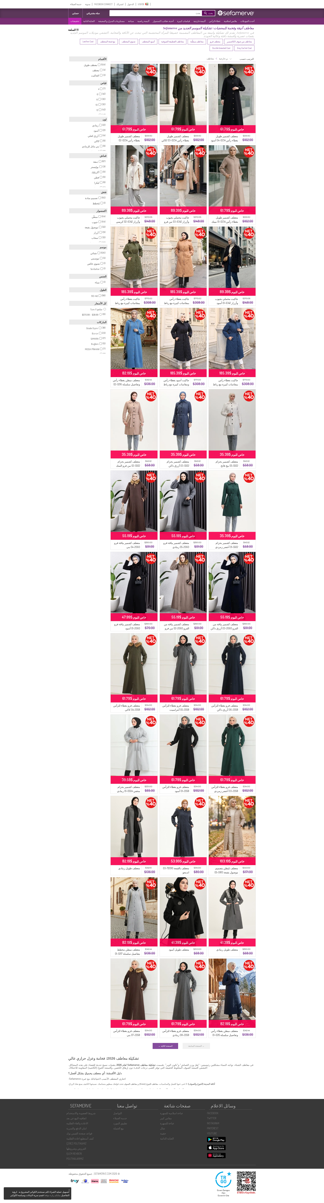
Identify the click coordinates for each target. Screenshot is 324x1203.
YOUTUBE (212, 1133)
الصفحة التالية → (165, 1046)
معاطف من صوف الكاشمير (239, 41)
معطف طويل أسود (179, 949)
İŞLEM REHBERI (74, 1153)
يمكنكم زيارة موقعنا (52, 1195)
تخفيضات (74, 21)
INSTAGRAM (213, 1123)
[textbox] (161, 13)
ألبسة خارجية (200, 21)
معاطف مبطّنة (196, 41)
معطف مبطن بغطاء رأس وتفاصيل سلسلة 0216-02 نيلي (126, 384)
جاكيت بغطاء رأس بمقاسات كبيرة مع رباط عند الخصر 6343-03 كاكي (126, 303)
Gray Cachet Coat (244, 48)
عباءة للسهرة (167, 1123)
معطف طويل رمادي (129, 868)
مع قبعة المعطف (107, 41)
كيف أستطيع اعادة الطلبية (80, 1138)
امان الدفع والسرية (76, 1128)
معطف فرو (215, 41)
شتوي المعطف (128, 41)
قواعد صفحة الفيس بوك (79, 1133)
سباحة (131, 21)
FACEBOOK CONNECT (103, 4)
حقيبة (163, 1133)
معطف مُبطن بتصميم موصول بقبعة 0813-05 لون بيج (226, 872)
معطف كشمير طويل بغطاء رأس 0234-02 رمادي (129, 140)
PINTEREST (212, 1128)
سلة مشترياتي (93, 13)
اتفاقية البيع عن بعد (76, 1118)
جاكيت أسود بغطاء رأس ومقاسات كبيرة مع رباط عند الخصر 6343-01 (176, 384)
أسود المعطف (148, 41)
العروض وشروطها (76, 1148)
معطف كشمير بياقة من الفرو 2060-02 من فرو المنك (176, 628)
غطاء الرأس (214, 21)
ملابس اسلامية (230, 21)
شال (162, 1128)
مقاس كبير (166, 1118)
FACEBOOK (212, 1113)
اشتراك (119, 4)
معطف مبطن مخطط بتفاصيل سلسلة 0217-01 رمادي (127, 953)
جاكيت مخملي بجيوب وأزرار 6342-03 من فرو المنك (176, 221)
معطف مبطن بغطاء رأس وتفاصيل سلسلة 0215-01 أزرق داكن (224, 1035)
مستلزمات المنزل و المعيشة (111, 21)
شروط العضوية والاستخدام (81, 1113)
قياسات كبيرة (183, 21)
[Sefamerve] (237, 13)
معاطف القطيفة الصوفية (172, 41)
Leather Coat (88, 41)
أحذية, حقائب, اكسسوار (163, 21)
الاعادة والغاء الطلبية (77, 1123)
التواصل (117, 1113)
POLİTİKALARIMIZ (75, 1158)
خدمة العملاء (75, 4)
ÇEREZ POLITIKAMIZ (76, 1143)
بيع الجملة (118, 1128)
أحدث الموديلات (247, 21)
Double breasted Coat (221, 48)
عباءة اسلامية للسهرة (171, 1113)
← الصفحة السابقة (196, 1046)
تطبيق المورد (120, 1123)
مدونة (87, 4)
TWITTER (211, 1118)
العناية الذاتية (89, 21)
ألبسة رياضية (143, 21)
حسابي (75, 13)
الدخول (130, 4)
